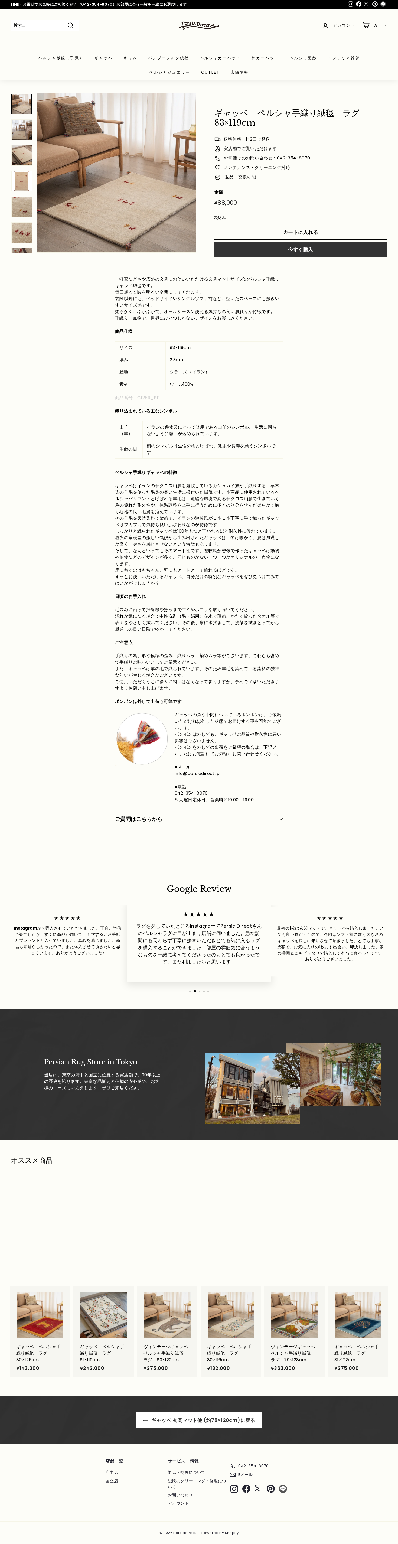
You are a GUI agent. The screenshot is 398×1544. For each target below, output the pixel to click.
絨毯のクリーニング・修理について (197, 1484)
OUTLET (210, 72)
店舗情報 (239, 72)
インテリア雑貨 (344, 58)
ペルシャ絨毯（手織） (61, 58)
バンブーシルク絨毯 (168, 58)
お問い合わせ (180, 1495)
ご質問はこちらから (138, 819)
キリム (130, 58)
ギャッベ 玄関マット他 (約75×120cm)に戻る (202, 1420)
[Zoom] (116, 172)
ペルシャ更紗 (303, 58)
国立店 (112, 1481)
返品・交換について (186, 1472)
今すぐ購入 (300, 249)
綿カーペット (265, 58)
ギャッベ (103, 58)
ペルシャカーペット (220, 58)
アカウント (178, 1503)
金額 (219, 192)
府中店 (112, 1472)
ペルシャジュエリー (169, 72)
